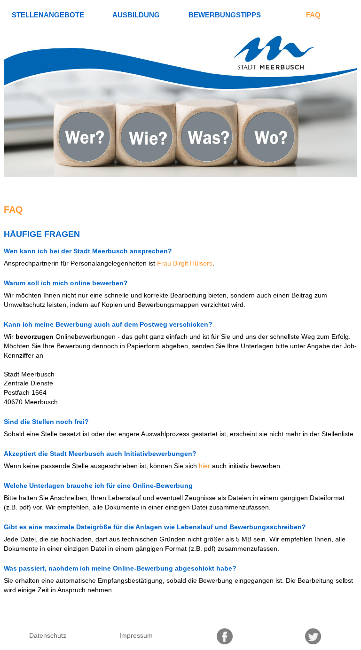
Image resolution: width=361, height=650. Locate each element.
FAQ (313, 15)
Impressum (136, 635)
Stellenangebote (48, 15)
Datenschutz (47, 635)
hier (204, 466)
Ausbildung (136, 15)
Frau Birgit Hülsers (184, 263)
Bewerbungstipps (224, 15)
